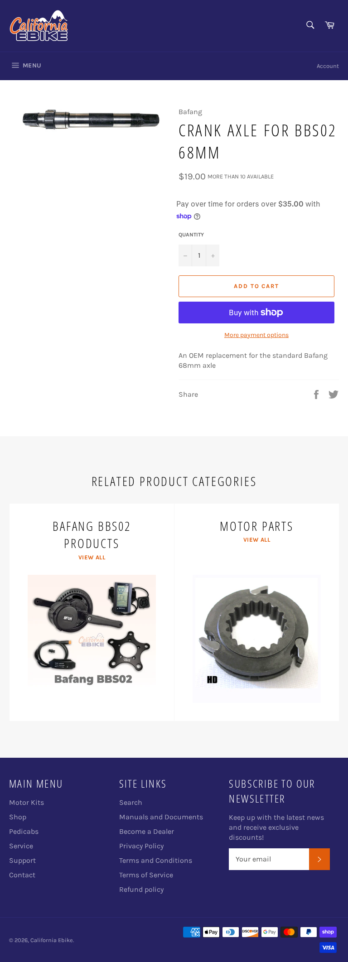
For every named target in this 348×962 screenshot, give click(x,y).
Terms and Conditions (155, 860)
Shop (17, 817)
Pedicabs (24, 831)
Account (328, 66)
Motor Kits (26, 802)
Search (130, 802)
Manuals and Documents (161, 817)
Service (21, 846)
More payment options (256, 335)
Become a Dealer (146, 831)
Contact (22, 875)
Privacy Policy (141, 846)
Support (22, 860)
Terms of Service (146, 875)
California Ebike (51, 940)
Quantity (191, 234)
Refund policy (141, 889)
